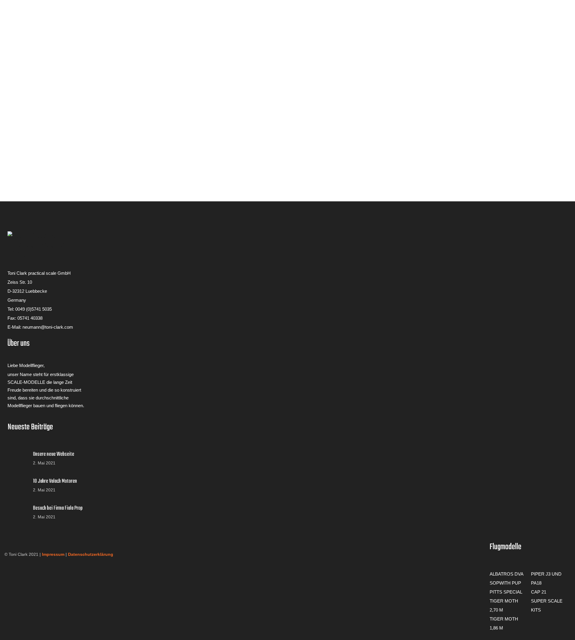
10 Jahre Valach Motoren (55, 481)
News (13, 27)
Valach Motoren (22, 81)
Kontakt (7, 120)
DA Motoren (19, 76)
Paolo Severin (21, 51)
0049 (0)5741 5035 (33, 309)
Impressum (53, 554)
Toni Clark (17, 46)
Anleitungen (11, 90)
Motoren (8, 61)
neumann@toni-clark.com (47, 327)
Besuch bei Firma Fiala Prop (58, 508)
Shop (5, 114)
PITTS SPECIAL (506, 591)
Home (6, 12)
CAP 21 (538, 591)
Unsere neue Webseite (53, 455)
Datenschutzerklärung (90, 554)
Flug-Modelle (12, 37)
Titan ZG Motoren (24, 70)
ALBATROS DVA (506, 573)
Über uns (9, 17)
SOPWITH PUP (505, 582)
